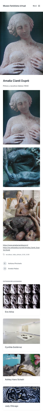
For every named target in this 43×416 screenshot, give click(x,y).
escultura (9, 254)
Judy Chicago (11, 406)
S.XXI (27, 254)
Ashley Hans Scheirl (14, 379)
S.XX (23, 254)
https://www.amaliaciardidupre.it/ (15, 245)
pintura (19, 254)
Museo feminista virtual (14, 6)
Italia (14, 254)
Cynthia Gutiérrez (13, 347)
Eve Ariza (9, 312)
